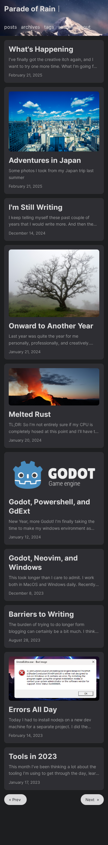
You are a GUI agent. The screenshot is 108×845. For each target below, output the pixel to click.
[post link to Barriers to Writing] (54, 626)
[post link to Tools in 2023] (54, 769)
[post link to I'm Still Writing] (54, 219)
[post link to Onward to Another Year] (54, 302)
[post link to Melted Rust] (54, 406)
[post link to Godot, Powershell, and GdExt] (54, 498)
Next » (92, 799)
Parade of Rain (30, 8)
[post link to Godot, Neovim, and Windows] (54, 575)
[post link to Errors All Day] (54, 697)
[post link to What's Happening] (54, 61)
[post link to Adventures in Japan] (54, 140)
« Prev (15, 799)
